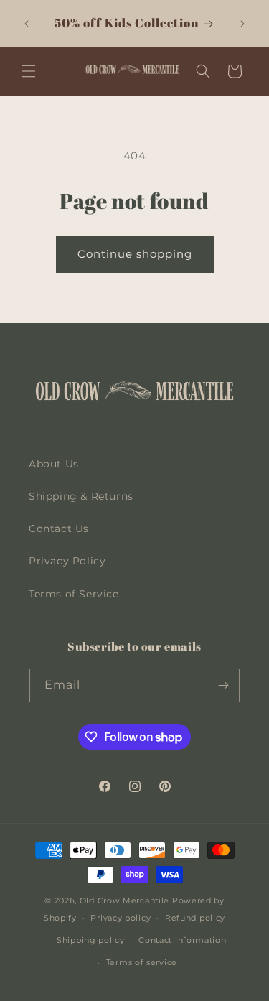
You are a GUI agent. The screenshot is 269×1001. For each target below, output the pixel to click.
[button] (28, 71)
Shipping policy (91, 940)
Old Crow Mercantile (124, 900)
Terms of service (141, 962)
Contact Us (59, 528)
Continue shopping (134, 254)
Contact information (182, 940)
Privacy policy (120, 918)
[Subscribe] (223, 685)
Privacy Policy (67, 560)
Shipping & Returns (81, 496)
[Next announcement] (242, 23)
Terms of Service (74, 593)
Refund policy (195, 918)
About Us (54, 463)
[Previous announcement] (26, 23)
